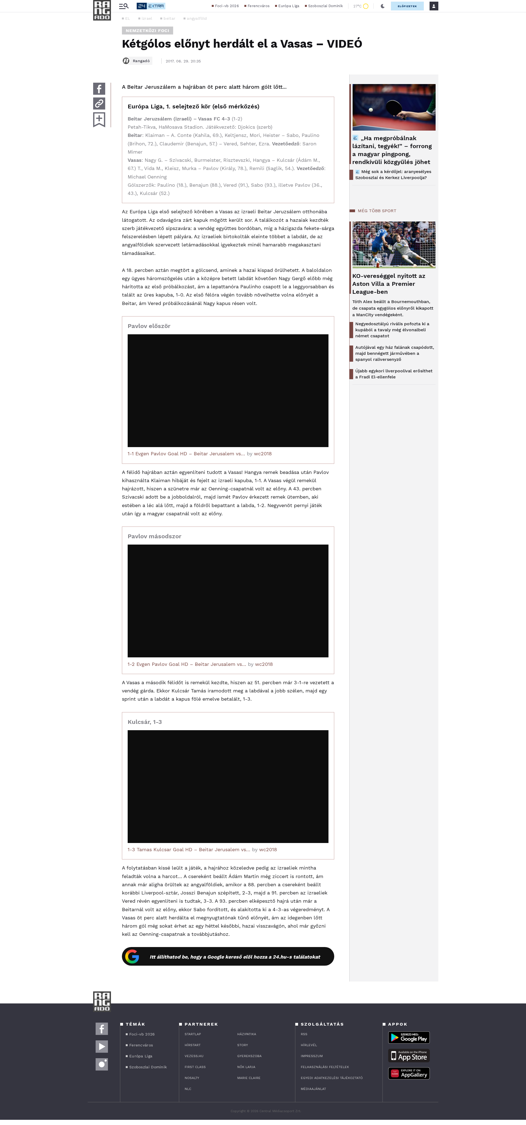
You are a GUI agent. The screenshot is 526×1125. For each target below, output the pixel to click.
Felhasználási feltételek (325, 1067)
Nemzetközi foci (147, 30)
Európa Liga (288, 6)
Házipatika (246, 1034)
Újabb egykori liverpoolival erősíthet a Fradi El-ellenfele (394, 373)
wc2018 (263, 453)
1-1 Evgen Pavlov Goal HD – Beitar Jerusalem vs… (186, 453)
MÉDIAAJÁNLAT (313, 1089)
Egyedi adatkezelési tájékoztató (332, 1078)
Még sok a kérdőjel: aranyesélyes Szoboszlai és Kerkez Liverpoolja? (393, 174)
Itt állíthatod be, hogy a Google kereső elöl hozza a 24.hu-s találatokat (235, 957)
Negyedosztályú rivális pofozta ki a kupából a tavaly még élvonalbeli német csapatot (392, 329)
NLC (188, 1089)
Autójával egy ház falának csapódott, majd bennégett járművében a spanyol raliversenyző (394, 353)
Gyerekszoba (249, 1056)
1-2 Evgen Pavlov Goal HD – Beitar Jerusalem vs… (187, 664)
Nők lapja (246, 1067)
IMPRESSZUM (312, 1056)
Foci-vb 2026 (227, 6)
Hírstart (193, 1045)
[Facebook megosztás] (99, 89)
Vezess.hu (194, 1056)
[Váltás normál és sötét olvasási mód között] (382, 6)
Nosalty (192, 1078)
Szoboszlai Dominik (325, 6)
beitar (169, 18)
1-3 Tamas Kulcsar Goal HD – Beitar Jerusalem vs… (189, 849)
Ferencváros (259, 6)
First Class (195, 1067)
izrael (147, 18)
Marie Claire (249, 1078)
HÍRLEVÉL (309, 1045)
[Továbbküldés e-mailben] (99, 103)
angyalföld (197, 18)
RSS (304, 1034)
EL (127, 18)
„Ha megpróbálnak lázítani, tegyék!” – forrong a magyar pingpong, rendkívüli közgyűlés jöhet (392, 150)
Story (242, 1045)
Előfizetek (407, 6)
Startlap (193, 1034)
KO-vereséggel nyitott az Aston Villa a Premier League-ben (388, 283)
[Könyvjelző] (99, 119)
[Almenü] (123, 6)
